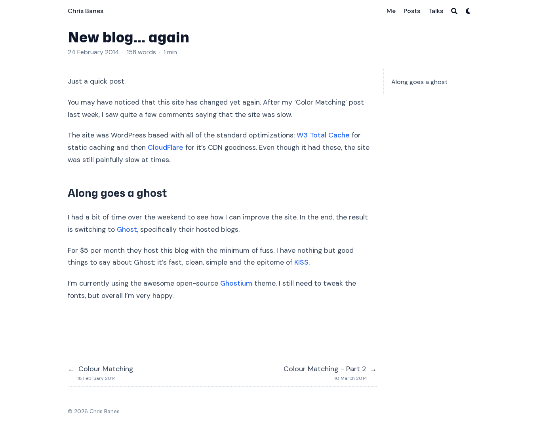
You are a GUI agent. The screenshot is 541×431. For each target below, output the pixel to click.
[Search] (454, 11)
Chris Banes (85, 11)
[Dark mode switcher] (468, 11)
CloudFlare (165, 147)
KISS (301, 262)
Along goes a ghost (419, 82)
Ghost (127, 229)
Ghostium (236, 283)
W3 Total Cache (323, 135)
